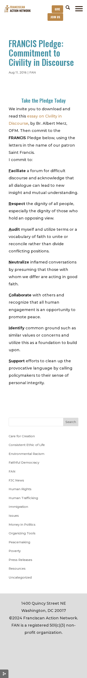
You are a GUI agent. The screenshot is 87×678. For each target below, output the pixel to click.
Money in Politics (22, 525)
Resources (17, 568)
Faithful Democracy (24, 462)
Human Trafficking (23, 498)
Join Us (55, 17)
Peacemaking (19, 542)
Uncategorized (20, 577)
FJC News (16, 480)
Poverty (15, 551)
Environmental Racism (26, 454)
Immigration (18, 507)
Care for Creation (22, 436)
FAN (32, 72)
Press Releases (20, 560)
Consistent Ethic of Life (27, 445)
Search (70, 422)
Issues (14, 516)
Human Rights (20, 489)
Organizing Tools (22, 533)
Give (57, 9)
